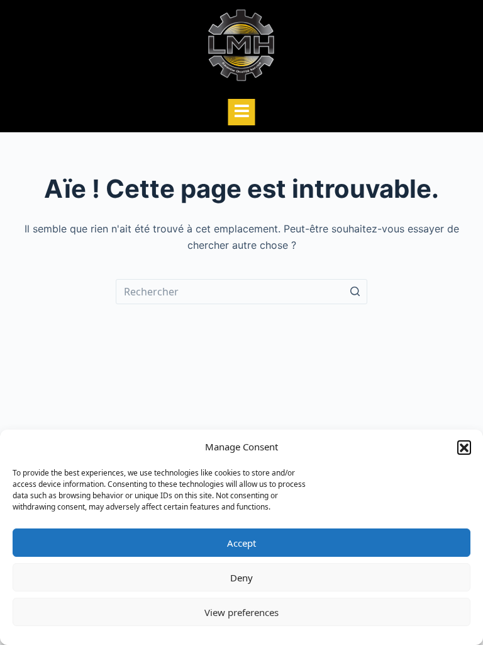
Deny (241, 577)
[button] (464, 447)
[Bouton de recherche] (354, 291)
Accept (241, 543)
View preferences (241, 612)
